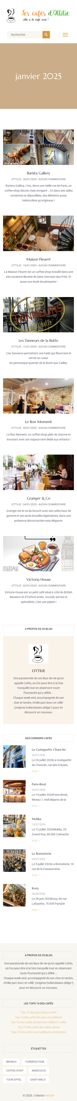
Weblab (49, 1095)
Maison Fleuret (38, 259)
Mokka (36, 819)
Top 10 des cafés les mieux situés (39, 1027)
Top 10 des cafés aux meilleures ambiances (38, 1032)
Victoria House (38, 579)
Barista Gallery (38, 173)
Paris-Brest (39, 784)
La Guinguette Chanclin (49, 749)
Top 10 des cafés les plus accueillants (38, 1017)
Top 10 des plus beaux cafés (38, 1012)
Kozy (35, 888)
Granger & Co (38, 498)
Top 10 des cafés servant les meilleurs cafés (38, 1022)
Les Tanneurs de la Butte (38, 340)
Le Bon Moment (38, 421)
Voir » (36, 771)
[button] (65, 34)
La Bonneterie (41, 853)
